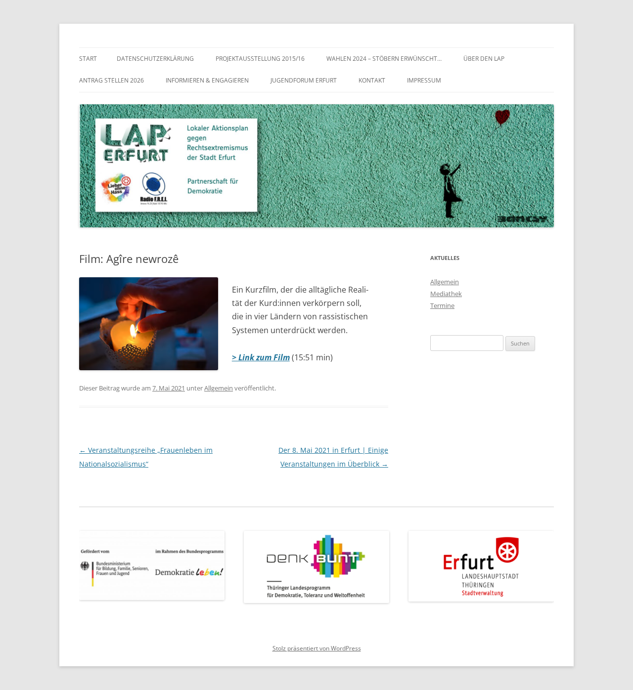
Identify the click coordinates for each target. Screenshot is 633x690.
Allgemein (218, 388)
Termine (442, 305)
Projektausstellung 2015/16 (260, 58)
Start (88, 58)
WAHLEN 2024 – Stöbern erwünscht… (384, 58)
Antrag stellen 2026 (111, 80)
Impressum (424, 80)
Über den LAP (483, 58)
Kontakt (372, 80)
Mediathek (446, 293)
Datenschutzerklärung (155, 58)
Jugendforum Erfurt (304, 80)
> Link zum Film (261, 357)
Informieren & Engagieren (207, 80)
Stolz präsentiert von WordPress (316, 648)
